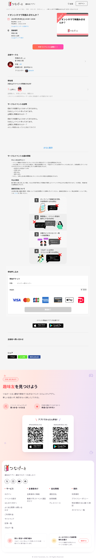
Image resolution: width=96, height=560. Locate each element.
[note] (25, 481)
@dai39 (31, 70)
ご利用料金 (9, 514)
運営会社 (53, 494)
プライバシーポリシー (80, 498)
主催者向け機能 (33, 494)
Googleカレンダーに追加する (20, 26)
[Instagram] (13, 481)
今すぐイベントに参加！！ (48, 47)
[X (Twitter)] (7, 481)
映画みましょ (41, 9)
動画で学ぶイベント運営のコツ (36, 499)
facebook (35, 357)
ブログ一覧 (9, 527)
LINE (23, 357)
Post (13, 357)
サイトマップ (9, 518)
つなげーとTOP (10, 9)
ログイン (82, 3)
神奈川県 (33, 9)
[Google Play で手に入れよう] (60, 446)
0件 (20, 64)
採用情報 (53, 498)
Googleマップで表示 (17, 38)
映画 (27, 9)
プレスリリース (55, 503)
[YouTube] (19, 481)
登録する (83, 541)
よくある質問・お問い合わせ (13, 508)
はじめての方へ (11, 503)
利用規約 (75, 494)
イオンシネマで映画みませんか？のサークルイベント (62, 9)
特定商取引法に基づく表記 (81, 504)
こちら (16, 193)
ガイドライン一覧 (78, 510)
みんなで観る (20, 9)
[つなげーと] (15, 468)
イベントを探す (10, 498)
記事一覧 (8, 523)
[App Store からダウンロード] (35, 446)
